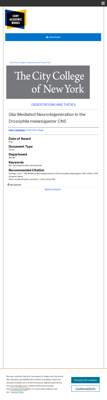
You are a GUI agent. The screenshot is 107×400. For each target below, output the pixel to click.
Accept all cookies (85, 380)
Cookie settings (19, 389)
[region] (53, 384)
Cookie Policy (17, 392)
